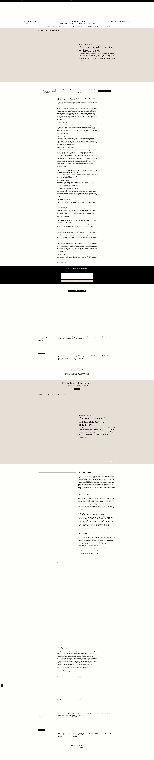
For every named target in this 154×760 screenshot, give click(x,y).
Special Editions (58, 26)
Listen (89, 23)
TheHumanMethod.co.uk (64, 216)
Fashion (61, 23)
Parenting (72, 26)
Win (94, 23)
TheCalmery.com (62, 262)
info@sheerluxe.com (86, 374)
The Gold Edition (66, 26)
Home (80, 23)
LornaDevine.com (62, 166)
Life (76, 23)
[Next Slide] (115, 345)
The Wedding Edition (80, 26)
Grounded (88, 481)
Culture (72, 23)
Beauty (66, 23)
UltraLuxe (96, 26)
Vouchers (108, 26)
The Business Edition (88, 26)
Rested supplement (96, 476)
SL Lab (53, 26)
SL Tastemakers (47, 26)
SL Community (102, 26)
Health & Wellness (82, 44)
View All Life (42, 353)
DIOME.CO (86, 667)
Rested (81, 662)
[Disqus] (77, 311)
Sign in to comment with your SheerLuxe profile (77, 290)
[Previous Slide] (58, 345)
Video (85, 23)
